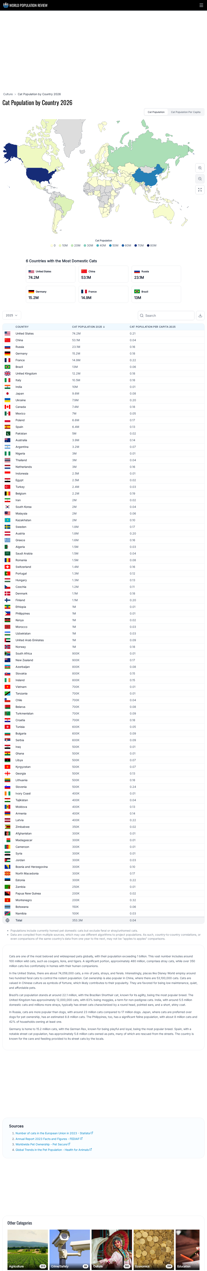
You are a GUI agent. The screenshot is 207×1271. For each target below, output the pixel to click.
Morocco (21, 626)
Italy (18, 380)
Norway (21, 646)
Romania (21, 560)
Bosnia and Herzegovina (32, 866)
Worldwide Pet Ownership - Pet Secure (41, 1144)
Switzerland (23, 566)
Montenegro (24, 900)
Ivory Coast (23, 793)
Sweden (21, 526)
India (19, 386)
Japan (20, 393)
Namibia (21, 913)
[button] (201, 5)
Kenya (20, 620)
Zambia (20, 886)
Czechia (21, 586)
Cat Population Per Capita (186, 112)
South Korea (24, 506)
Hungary (21, 580)
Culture (8, 94)
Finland (20, 600)
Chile (19, 700)
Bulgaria (21, 733)
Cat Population (156, 112)
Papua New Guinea (28, 893)
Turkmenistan (24, 713)
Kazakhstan (23, 520)
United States (43, 271)
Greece (20, 540)
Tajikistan (22, 800)
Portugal (21, 573)
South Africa (24, 653)
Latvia (20, 820)
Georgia (21, 773)
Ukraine (21, 400)
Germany (41, 291)
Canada (21, 406)
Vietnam (21, 686)
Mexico (20, 413)
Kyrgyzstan (23, 766)
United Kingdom (26, 373)
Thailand (21, 460)
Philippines (23, 613)
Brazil (145, 291)
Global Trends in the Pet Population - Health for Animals (52, 1149)
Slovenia (21, 786)
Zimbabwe (23, 826)
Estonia (20, 880)
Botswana (22, 906)
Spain (19, 426)
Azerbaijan (23, 666)
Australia (21, 440)
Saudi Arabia (24, 553)
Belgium (21, 493)
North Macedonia (27, 873)
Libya (19, 760)
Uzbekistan (23, 633)
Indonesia (22, 473)
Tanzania (21, 693)
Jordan (20, 860)
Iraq (18, 746)
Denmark (21, 593)
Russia (145, 271)
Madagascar (24, 840)
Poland (20, 420)
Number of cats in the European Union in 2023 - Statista (53, 1133)
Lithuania (21, 780)
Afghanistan (24, 833)
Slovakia (21, 673)
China (92, 271)
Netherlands (24, 466)
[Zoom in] (200, 168)
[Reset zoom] (200, 189)
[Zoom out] (200, 178)
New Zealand (24, 660)
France (93, 291)
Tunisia (20, 726)
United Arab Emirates (30, 640)
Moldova (21, 806)
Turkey (20, 486)
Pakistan (21, 433)
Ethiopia (21, 606)
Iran (18, 500)
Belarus (20, 706)
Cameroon (22, 846)
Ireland (20, 680)
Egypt (19, 480)
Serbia (20, 740)
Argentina (22, 446)
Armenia (21, 813)
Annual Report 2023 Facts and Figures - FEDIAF (47, 1139)
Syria (19, 853)
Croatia (20, 720)
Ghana (20, 753)
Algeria (20, 546)
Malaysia (21, 513)
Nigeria (20, 453)
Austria (20, 533)
